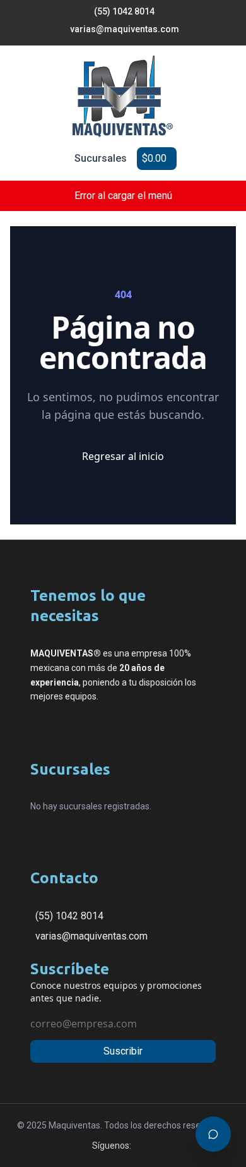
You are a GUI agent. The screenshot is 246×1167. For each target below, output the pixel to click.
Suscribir (123, 1051)
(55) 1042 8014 (69, 916)
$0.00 (154, 158)
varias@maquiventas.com (91, 936)
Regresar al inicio (123, 456)
